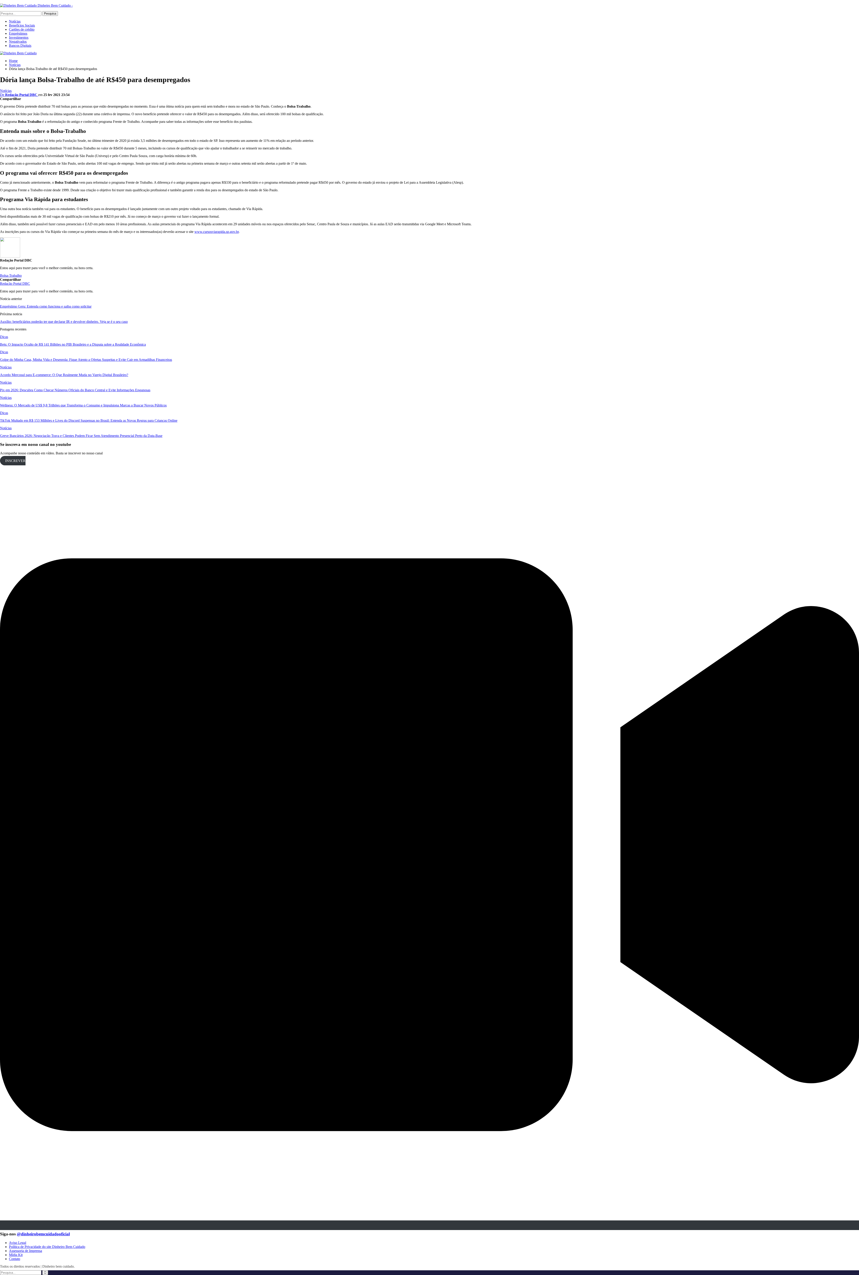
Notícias (15, 21)
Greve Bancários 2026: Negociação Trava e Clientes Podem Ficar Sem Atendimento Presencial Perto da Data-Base (81, 436)
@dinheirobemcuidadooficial (43, 1234)
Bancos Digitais (20, 45)
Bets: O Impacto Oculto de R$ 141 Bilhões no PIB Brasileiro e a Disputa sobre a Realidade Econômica (73, 344)
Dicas (4, 337)
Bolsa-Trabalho (11, 275)
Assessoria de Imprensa (25, 1251)
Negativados (18, 41)
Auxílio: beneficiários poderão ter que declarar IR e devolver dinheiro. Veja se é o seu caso (64, 322)
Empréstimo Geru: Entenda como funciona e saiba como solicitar (45, 306)
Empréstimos (18, 33)
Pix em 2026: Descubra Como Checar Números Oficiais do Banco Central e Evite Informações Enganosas (75, 390)
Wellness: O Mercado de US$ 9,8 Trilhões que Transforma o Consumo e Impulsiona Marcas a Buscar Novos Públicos (83, 405)
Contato (14, 1259)
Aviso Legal (17, 1243)
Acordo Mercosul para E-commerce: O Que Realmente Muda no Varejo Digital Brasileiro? (64, 375)
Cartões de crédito (21, 29)
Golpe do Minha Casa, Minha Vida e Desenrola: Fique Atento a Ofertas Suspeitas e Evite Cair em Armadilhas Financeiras (86, 360)
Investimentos (18, 37)
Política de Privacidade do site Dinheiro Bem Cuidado (47, 1247)
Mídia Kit (16, 1255)
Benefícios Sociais (22, 25)
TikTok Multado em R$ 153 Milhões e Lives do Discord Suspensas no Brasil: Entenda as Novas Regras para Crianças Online (88, 420)
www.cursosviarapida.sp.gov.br (216, 232)
